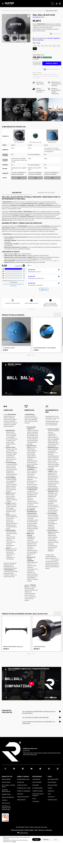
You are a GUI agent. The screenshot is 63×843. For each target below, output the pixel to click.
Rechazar (46, 839)
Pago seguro (52, 782)
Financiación (52, 799)
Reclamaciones (53, 779)
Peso (34, 43)
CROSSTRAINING (36, 76)
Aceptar (36, 839)
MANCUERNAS (6, 779)
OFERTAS (4, 800)
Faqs (49, 794)
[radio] (34, 46)
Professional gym (23, 779)
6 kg (43, 260)
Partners (35, 785)
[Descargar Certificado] (5, 817)
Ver (19, 178)
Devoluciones (52, 785)
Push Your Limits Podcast (38, 794)
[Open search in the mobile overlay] (52, 3)
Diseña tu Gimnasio (23, 791)
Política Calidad (28, 830)
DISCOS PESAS (6, 782)
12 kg (53, 260)
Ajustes (55, 839)
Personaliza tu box (23, 788)
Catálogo (35, 801)
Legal (36, 830)
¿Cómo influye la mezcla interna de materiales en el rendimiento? (38, 722)
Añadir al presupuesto (53, 69)
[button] (28, 15)
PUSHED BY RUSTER (23, 797)
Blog (34, 798)
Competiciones (37, 791)
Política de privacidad (17, 830)
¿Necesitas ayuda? (56, 33)
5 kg (40, 260)
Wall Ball (33, 564)
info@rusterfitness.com (30, 748)
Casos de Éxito (22, 785)
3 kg (36, 260)
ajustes (14, 841)
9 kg (49, 260)
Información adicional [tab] (46, 192)
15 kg (57, 260)
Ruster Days (6, 803)
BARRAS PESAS (6, 794)
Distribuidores (37, 788)
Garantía (51, 791)
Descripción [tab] (16, 192)
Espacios (20, 794)
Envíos (50, 788)
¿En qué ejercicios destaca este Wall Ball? (35, 717)
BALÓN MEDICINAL (39, 10)
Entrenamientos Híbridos (46, 76)
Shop (8, 10)
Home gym (20, 782)
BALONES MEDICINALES (52, 74)
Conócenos (36, 779)
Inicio (4, 10)
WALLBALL (37, 77)
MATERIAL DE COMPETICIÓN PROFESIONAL (6, 807)
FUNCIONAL (28, 10)
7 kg (46, 260)
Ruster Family (37, 782)
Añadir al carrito (52, 63)
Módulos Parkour (8, 797)
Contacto (51, 797)
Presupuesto (21, 799)
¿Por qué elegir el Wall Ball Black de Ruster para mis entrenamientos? (38, 712)
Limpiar (34, 51)
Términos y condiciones (45, 830)
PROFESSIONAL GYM (18, 10)
